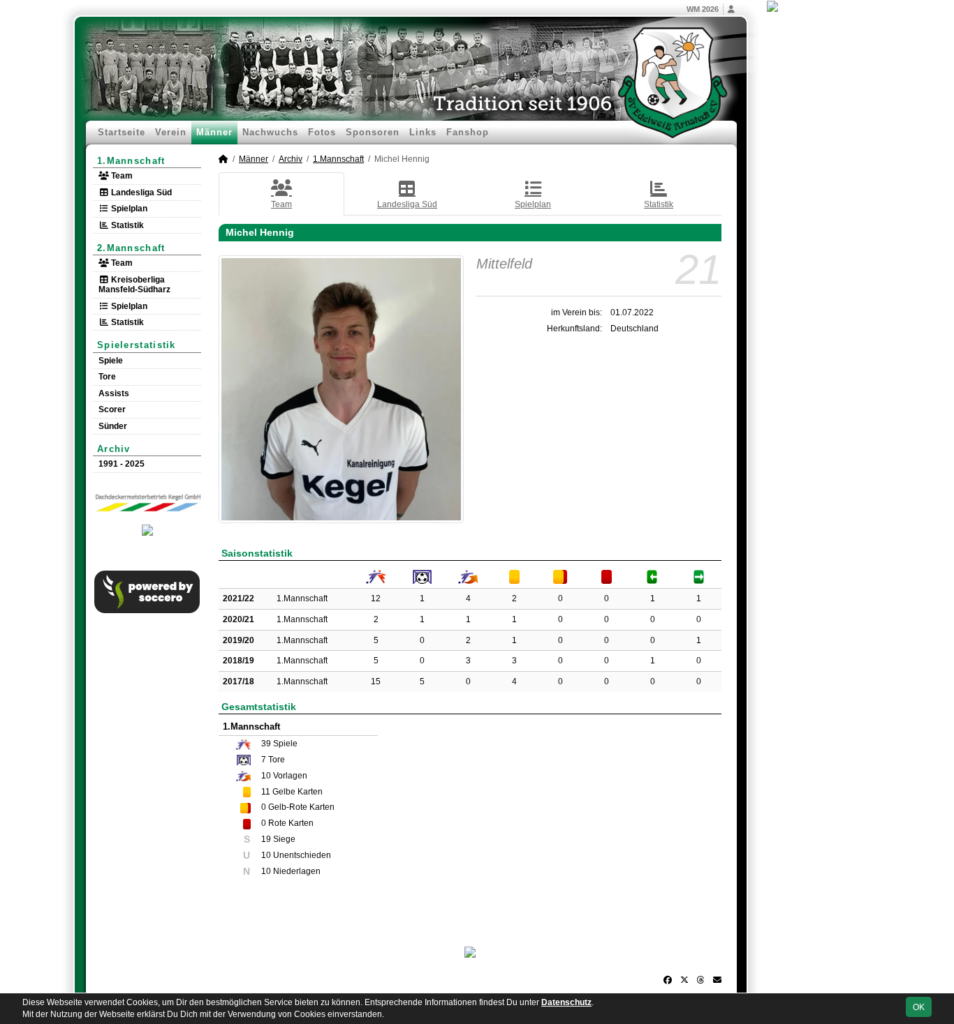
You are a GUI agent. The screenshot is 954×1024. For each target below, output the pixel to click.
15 (376, 681)
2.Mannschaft (131, 248)
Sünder (112, 426)
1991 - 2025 (121, 464)
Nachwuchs (270, 132)
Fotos (322, 132)
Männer (214, 132)
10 (266, 776)
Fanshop (467, 132)
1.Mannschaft (131, 161)
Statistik (126, 225)
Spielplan (128, 208)
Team (121, 176)
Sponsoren (372, 132)
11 (265, 792)
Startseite (121, 132)
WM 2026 (703, 9)
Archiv (114, 449)
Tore (107, 377)
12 (376, 598)
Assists (113, 393)
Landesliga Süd (140, 192)
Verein (170, 132)
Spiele (110, 361)
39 (266, 743)
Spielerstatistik (136, 345)
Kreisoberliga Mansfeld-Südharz (134, 284)
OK (919, 1007)
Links (422, 132)
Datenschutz (566, 1002)
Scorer (112, 409)
